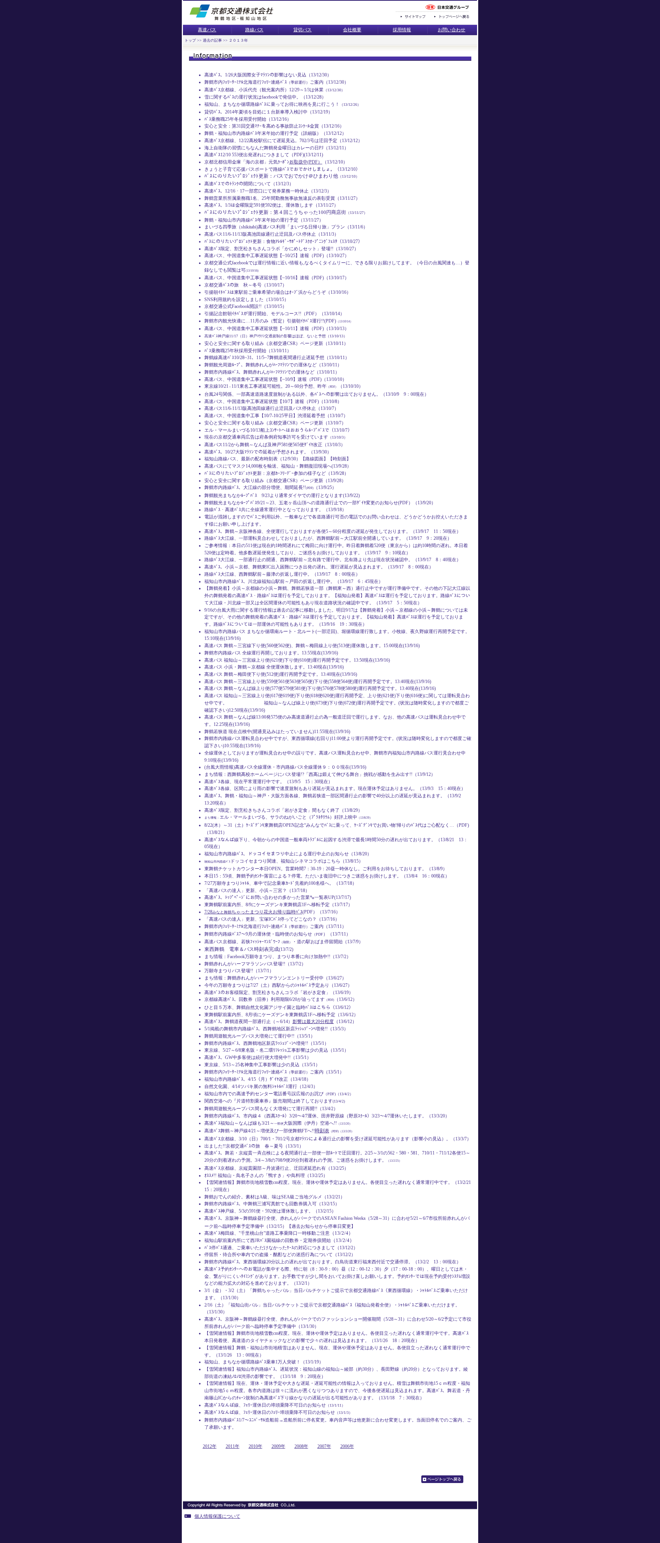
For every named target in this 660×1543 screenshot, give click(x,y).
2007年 (324, 1446)
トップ (190, 40)
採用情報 (402, 29)
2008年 (301, 1446)
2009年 (278, 1446)
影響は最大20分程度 (313, 1021)
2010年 (255, 1446)
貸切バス (302, 29)
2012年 (210, 1446)
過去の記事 (212, 40)
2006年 (347, 1446)
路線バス (254, 29)
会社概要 (352, 29)
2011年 (232, 1446)
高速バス (207, 29)
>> (199, 40)
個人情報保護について (217, 1516)
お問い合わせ (451, 29)
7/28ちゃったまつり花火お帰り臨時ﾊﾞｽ (253, 912)
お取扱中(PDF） (305, 162)
